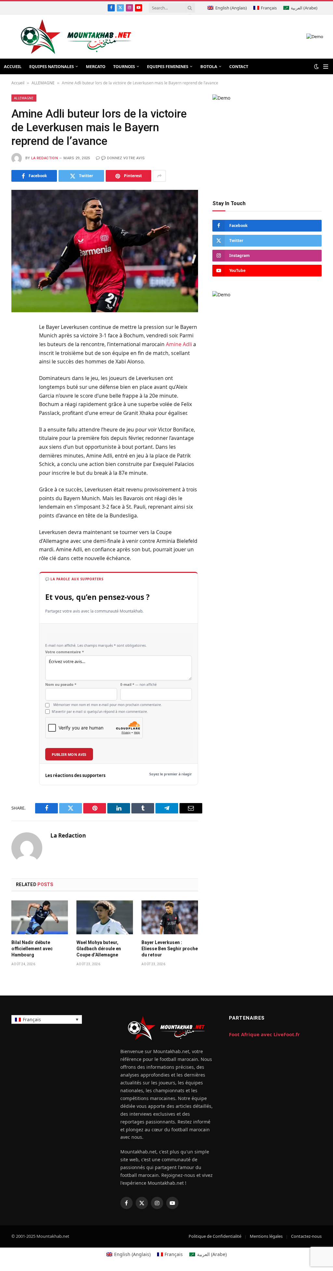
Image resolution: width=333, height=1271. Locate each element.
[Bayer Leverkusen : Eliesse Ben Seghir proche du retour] (169, 917)
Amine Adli (179, 344)
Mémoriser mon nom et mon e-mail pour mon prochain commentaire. (107, 704)
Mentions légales (266, 1236)
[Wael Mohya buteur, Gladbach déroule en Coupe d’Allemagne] (104, 917)
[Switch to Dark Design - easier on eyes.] (316, 66)
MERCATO (95, 66)
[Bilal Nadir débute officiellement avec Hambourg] (39, 917)
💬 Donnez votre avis (123, 158)
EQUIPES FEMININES (167, 66)
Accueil (17, 83)
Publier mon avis (69, 754)
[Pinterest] (17, 392)
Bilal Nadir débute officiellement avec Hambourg (32, 948)
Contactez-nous (306, 1236)
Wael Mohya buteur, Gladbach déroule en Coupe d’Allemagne (98, 948)
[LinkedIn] (17, 376)
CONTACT (238, 66)
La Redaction (44, 158)
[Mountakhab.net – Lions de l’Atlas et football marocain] (76, 37)
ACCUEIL (12, 66)
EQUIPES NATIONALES (51, 66)
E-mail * (138, 684)
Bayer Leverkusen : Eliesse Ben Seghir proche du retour (169, 948)
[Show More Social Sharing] (159, 176)
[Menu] (325, 66)
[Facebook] (17, 344)
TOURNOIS (124, 66)
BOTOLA (208, 66)
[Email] (17, 408)
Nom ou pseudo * (60, 684)
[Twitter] (17, 360)
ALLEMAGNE (43, 83)
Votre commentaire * (64, 652)
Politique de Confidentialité (215, 1236)
